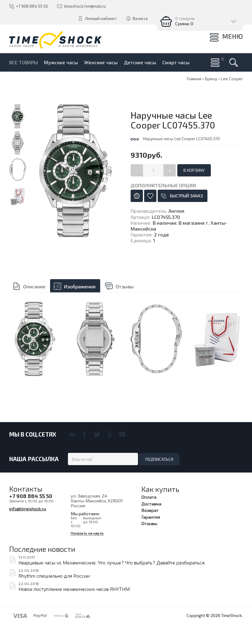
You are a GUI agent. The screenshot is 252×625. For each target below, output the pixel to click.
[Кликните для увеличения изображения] (75, 171)
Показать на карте (87, 533)
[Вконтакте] (71, 434)
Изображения (80, 286)
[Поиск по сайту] (233, 62)
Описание (34, 286)
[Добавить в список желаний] (150, 196)
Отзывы (125, 286)
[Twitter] (97, 434)
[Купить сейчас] (137, 196)
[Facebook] (84, 434)
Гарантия (150, 517)
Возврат (150, 510)
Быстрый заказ (186, 195)
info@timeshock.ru (27, 508)
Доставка (151, 503)
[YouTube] (122, 434)
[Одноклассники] (109, 434)
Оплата (148, 497)
